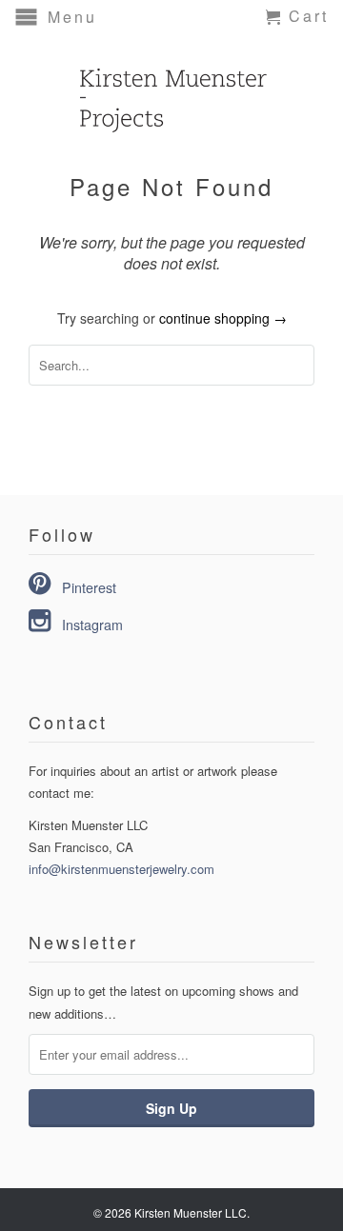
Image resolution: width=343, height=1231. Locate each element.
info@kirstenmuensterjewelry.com (121, 869)
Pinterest (89, 587)
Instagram (92, 624)
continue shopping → (223, 318)
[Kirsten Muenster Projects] (171, 90)
